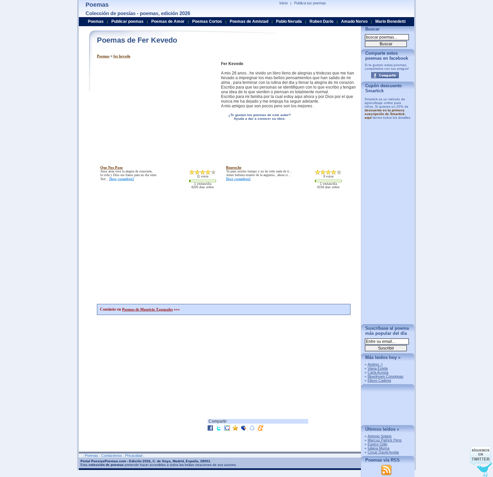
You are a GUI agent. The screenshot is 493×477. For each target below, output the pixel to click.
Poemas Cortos (207, 21)
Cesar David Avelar (383, 452)
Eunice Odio (377, 444)
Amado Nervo (354, 21)
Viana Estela (378, 368)
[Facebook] (385, 75)
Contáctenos (111, 456)
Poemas (103, 56)
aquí (368, 117)
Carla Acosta (378, 372)
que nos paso (111, 167)
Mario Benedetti (390, 21)
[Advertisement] (153, 108)
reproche (233, 167)
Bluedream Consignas (385, 376)
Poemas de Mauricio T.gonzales (147, 309)
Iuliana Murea (378, 448)
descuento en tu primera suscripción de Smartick (385, 112)
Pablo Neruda (289, 21)
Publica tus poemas (310, 3)
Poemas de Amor (167, 21)
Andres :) (375, 364)
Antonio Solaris (380, 436)
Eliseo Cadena (379, 380)
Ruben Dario (321, 21)
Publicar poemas (127, 21)
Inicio (283, 3)
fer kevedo (121, 56)
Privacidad (133, 456)
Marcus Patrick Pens (385, 440)
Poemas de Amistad (249, 21)
